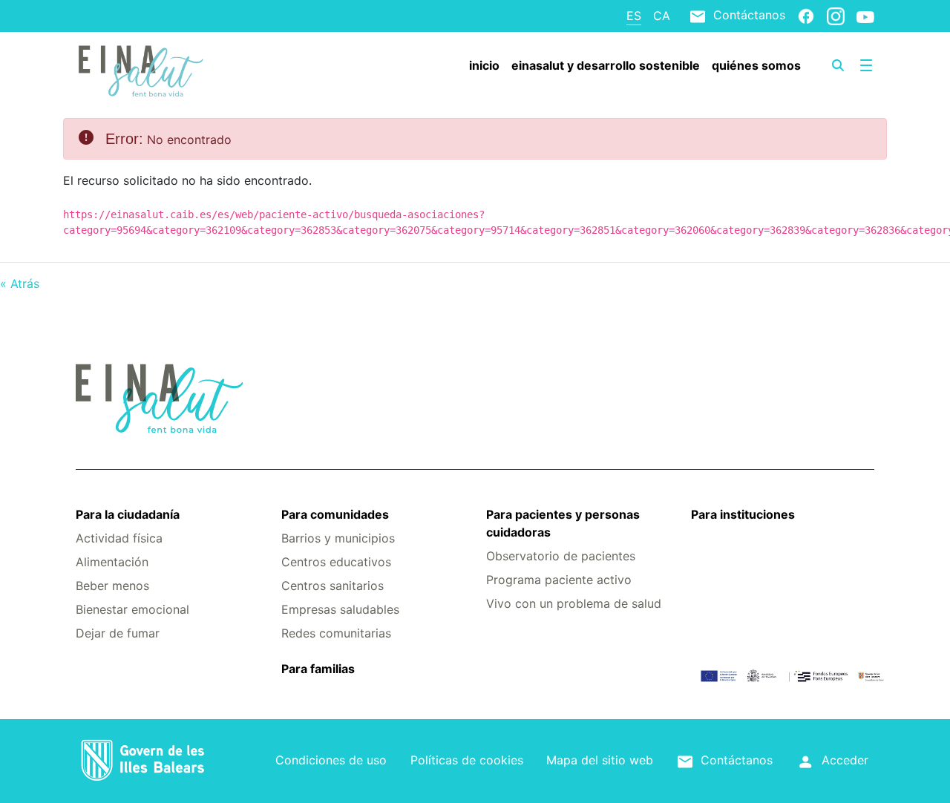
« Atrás (19, 283)
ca (661, 15)
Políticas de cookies (466, 760)
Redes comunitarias (336, 633)
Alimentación (112, 561)
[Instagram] (836, 15)
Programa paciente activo (559, 579)
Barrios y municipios (338, 538)
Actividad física (119, 538)
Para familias (318, 668)
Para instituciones (743, 514)
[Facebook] (806, 15)
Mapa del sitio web (599, 760)
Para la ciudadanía (128, 514)
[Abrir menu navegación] (866, 65)
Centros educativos (336, 561)
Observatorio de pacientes (560, 555)
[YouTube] (865, 16)
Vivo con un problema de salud (573, 603)
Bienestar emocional (132, 609)
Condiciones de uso (331, 760)
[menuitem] (484, 65)
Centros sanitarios (332, 585)
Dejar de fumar (118, 633)
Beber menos (112, 585)
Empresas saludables (340, 609)
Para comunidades (335, 514)
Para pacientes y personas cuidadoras (563, 523)
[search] (838, 65)
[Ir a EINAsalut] (142, 69)
